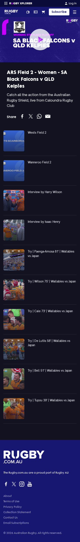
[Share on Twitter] (30, 116)
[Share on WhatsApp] (39, 116)
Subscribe (59, 12)
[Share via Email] (47, 116)
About (7, 496)
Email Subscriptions (16, 522)
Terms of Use (11, 501)
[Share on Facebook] (22, 116)
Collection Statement (17, 512)
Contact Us (10, 517)
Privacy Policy (12, 506)
